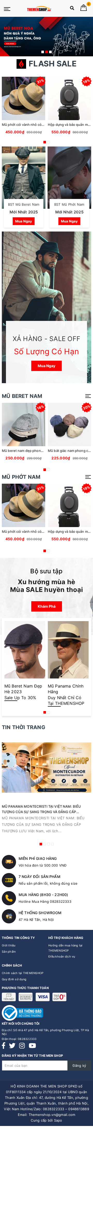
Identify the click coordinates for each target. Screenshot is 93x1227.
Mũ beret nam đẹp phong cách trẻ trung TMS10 (40, 451)
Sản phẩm (9, 951)
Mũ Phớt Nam (21, 477)
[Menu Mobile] (7, 8)
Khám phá (47, 606)
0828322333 (27, 1039)
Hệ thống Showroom (40, 912)
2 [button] (46, 52)
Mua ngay (23, 221)
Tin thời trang (23, 727)
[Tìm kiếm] (72, 9)
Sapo (58, 1120)
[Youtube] (32, 1045)
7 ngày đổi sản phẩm (39, 876)
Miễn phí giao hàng (38, 858)
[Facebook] (3, 1045)
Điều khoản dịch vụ (61, 956)
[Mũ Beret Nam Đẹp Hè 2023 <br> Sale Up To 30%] (24, 651)
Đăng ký (79, 1065)
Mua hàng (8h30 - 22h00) (43, 894)
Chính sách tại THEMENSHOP (22, 973)
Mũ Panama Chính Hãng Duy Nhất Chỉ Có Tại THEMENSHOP (66, 694)
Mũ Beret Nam (22, 396)
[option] (46, 36)
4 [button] (52, 844)
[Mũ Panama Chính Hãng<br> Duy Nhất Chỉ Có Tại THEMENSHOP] (68, 651)
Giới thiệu (9, 945)
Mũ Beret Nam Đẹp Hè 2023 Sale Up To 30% (23, 691)
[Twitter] (12, 1045)
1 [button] (42, 52)
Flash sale (52, 63)
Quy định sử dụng (14, 979)
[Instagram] (22, 1045)
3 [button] (50, 52)
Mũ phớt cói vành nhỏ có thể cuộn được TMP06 (40, 124)
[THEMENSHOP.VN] (39, 8)
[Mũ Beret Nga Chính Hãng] (46, 36)
